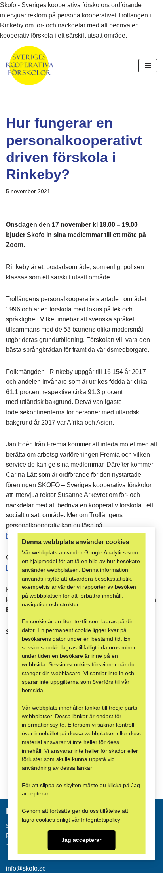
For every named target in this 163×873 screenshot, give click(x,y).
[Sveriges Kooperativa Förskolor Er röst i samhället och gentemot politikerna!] (29, 65)
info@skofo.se (26, 868)
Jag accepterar (81, 840)
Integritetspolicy (100, 820)
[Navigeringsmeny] (147, 65)
